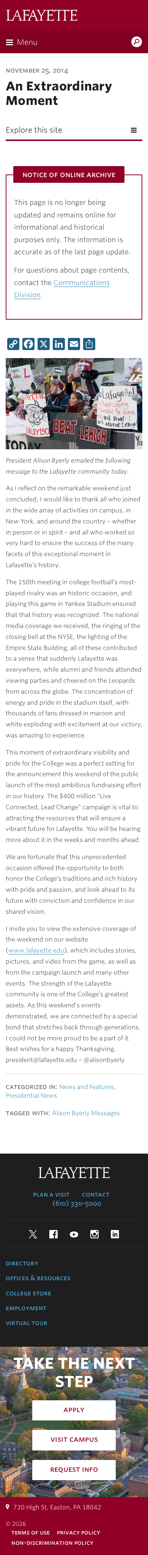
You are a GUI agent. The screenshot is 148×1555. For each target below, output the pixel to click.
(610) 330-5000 (76, 1203)
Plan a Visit (51, 1194)
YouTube (74, 1234)
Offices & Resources (38, 1278)
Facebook (53, 1234)
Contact (95, 1194)
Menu (27, 42)
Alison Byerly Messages (86, 1113)
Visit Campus (74, 1439)
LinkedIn (115, 1234)
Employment (26, 1308)
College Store (28, 1293)
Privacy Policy (78, 1532)
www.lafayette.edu (36, 950)
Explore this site (34, 130)
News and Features (86, 1087)
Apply (74, 1409)
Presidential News (31, 1095)
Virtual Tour (26, 1323)
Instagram (94, 1234)
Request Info (74, 1469)
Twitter (33, 1234)
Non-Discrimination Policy (52, 1542)
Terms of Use (30, 1532)
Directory (22, 1263)
